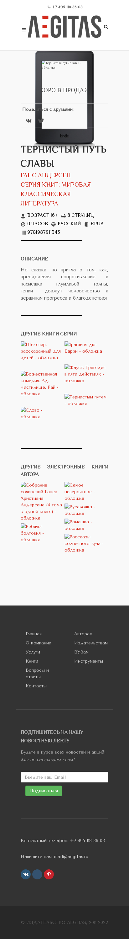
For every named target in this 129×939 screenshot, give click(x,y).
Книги (32, 661)
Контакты (36, 686)
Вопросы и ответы (37, 674)
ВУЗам (81, 652)
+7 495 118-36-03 (87, 840)
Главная (34, 634)
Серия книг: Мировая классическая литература (56, 194)
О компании (38, 643)
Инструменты (88, 661)
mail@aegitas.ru (71, 856)
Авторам (83, 634)
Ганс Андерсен (46, 176)
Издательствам (91, 643)
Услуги (33, 652)
